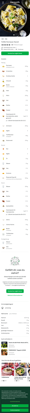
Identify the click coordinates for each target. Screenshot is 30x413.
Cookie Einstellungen (15, 401)
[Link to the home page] (15, 2)
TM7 (3, 39)
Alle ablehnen (15, 405)
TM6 (6, 39)
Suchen (27, 3)
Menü (3, 3)
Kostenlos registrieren (15, 53)
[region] (15, 400)
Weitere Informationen (15, 295)
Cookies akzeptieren (15, 410)
